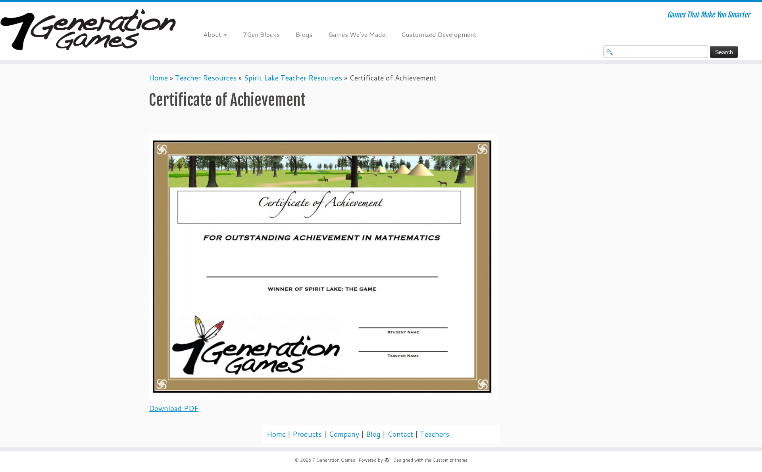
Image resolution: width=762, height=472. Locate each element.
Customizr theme (450, 460)
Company (344, 434)
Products (307, 434)
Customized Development (439, 34)
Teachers (434, 434)
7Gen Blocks (261, 34)
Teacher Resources (206, 78)
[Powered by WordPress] (387, 458)
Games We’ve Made (356, 34)
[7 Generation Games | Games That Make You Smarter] (88, 31)
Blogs (304, 34)
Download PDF (173, 408)
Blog (373, 434)
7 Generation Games (333, 460)
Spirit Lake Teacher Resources (293, 78)
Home (158, 78)
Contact (400, 434)
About (213, 34)
